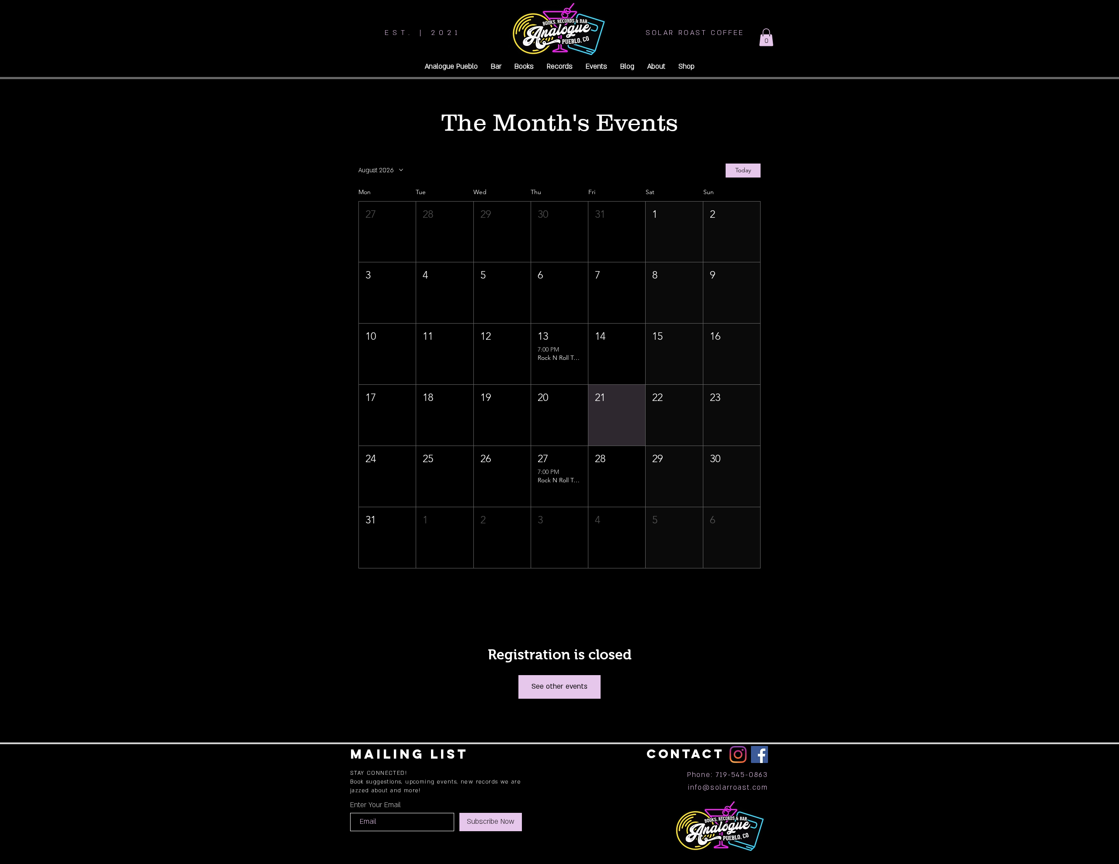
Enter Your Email (375, 805)
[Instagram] (738, 754)
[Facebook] (759, 754)
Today (743, 170)
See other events (559, 686)
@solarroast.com (735, 787)
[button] (766, 37)
